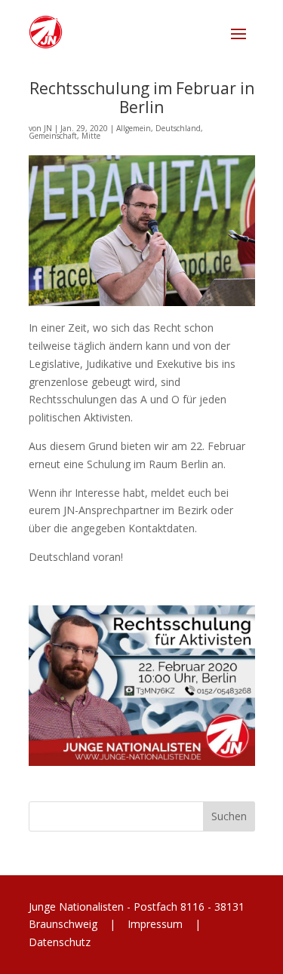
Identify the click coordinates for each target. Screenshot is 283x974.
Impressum (155, 924)
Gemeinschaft (53, 135)
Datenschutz (60, 942)
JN (48, 128)
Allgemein (133, 128)
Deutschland (178, 128)
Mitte (91, 135)
